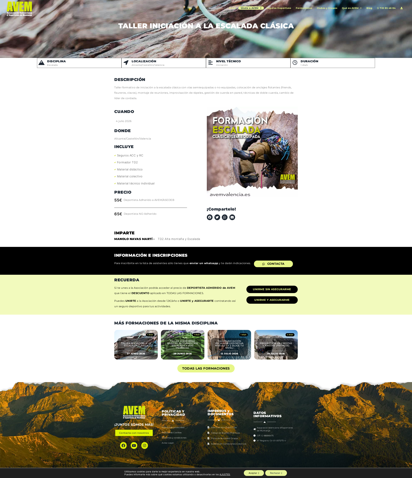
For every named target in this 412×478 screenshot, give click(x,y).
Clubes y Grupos (327, 8)
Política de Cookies (172, 432)
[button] (210, 217)
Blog (369, 8)
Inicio (232, 8)
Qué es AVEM (350, 8)
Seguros (278, 8)
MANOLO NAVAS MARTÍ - (134, 239)
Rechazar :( (276, 473)
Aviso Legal (168, 443)
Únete (249, 8)
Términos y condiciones (174, 437)
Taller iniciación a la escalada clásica (136, 344)
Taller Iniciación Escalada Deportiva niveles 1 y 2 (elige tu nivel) (229, 344)
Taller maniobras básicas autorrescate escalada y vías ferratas (182, 344)
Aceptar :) (254, 473)
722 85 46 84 (387, 8)
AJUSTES (225, 474)
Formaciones (304, 8)
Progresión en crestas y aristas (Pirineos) (276, 344)
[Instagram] (144, 445)
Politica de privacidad (173, 427)
